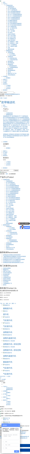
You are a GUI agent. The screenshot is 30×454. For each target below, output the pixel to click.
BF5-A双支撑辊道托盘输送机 (15, 23)
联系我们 (5, 90)
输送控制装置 (11, 49)
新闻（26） (8, 303)
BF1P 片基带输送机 (12, 10)
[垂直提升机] (6, 358)
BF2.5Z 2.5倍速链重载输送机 (15, 16)
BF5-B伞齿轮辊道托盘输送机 (15, 25)
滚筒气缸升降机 (7, 271)
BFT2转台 (10, 32)
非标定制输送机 (11, 75)
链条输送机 (10, 61)
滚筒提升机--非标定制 (12, 344)
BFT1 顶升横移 (11, 31)
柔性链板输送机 (11, 70)
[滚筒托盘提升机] (7, 334)
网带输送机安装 (7, 280)
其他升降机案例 (11, 40)
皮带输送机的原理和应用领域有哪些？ (12, 255)
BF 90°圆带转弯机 (12, 26)
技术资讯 (8, 88)
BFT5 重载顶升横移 (12, 46)
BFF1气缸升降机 (12, 35)
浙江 (25, 432)
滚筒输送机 (10, 52)
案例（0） (14, 303)
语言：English (3, 98)
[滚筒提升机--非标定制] (9, 340)
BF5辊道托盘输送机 (12, 22)
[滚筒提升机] (6, 328)
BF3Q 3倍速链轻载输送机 (14, 17)
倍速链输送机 (11, 7)
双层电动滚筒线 (7, 268)
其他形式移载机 (11, 34)
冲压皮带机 (5, 282)
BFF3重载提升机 (12, 38)
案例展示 (8, 78)
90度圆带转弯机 (7, 277)
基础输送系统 (9, 50)
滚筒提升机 (7, 332)
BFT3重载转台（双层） (13, 43)
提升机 (9, 72)
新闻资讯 (5, 84)
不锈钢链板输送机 (13, 67)
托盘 (9, 47)
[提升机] (5, 311)
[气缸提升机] (6, 317)
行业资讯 (8, 87)
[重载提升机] (6, 305)
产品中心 (5, 4)
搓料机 (4, 285)
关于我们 (5, 81)
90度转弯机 (6, 275)
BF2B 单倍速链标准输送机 (14, 13)
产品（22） (3, 303)
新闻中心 (5, 400)
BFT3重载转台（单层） (13, 41)
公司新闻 (8, 85)
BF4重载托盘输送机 (12, 20)
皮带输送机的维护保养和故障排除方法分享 (13, 262)
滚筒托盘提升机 (9, 338)
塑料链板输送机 (13, 66)
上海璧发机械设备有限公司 (22, 436)
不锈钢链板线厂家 (7, 283)
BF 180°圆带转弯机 (12, 28)
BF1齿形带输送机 (12, 8)
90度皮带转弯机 (13, 58)
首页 (4, 2)
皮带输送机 (10, 56)
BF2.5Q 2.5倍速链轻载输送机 (15, 14)
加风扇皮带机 (6, 274)
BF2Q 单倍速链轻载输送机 (14, 11)
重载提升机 (5, 269)
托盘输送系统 (9, 5)
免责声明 (23, 433)
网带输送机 (10, 69)
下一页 (1, 379)
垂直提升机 (7, 362)
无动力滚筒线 (12, 55)
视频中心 (5, 79)
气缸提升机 (7, 320)
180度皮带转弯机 (13, 59)
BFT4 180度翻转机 (12, 44)
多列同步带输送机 (7, 272)
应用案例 (5, 76)
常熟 (23, 432)
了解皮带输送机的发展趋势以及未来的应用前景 (14, 256)
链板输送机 (10, 64)
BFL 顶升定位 (11, 29)
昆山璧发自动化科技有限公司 (20, 438)
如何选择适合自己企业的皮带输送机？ (12, 261)
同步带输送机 (11, 62)
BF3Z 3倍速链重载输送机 (14, 19)
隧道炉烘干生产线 (12, 73)
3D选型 (5, 82)
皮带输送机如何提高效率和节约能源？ (12, 258)
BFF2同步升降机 (12, 37)
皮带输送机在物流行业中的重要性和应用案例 (14, 259)
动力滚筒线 (12, 53)
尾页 (5, 379)
